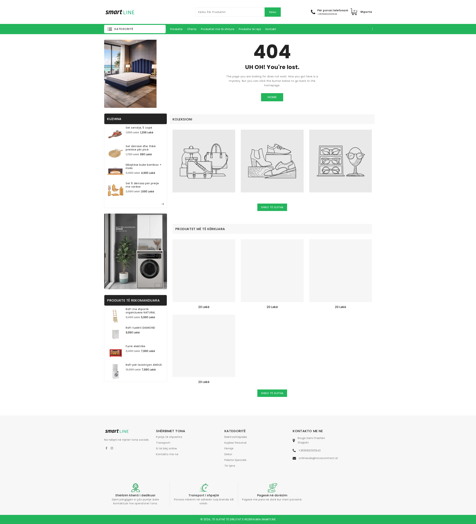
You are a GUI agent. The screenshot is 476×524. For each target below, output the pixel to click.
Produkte (176, 29)
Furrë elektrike (135, 346)
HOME (272, 97)
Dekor (228, 454)
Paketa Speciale (235, 460)
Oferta (192, 29)
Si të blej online (166, 448)
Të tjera (229, 466)
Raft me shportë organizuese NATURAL (140, 310)
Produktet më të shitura (217, 29)
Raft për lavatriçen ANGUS (144, 364)
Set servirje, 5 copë (139, 127)
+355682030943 (310, 450)
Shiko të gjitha (272, 207)
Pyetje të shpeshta (169, 437)
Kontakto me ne (167, 454)
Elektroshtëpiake (235, 437)
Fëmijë (229, 448)
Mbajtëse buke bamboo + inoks (143, 166)
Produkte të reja (250, 29)
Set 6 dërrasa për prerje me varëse (142, 185)
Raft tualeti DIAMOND (140, 327)
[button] (135, 29)
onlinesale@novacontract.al (318, 458)
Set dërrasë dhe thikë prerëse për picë (141, 148)
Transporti (163, 443)
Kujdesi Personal (235, 443)
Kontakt (271, 29)
